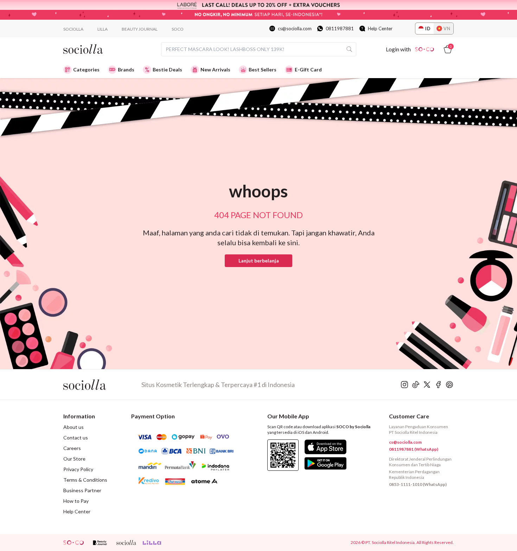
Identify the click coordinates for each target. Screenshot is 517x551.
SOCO (178, 29)
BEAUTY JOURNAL (140, 29)
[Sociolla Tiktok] (415, 384)
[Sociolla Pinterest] (449, 384)
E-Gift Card (308, 69)
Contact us (75, 438)
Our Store (74, 459)
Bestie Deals (167, 69)
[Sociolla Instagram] (404, 384)
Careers (72, 448)
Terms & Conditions (85, 480)
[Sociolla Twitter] (427, 384)
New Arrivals (215, 69)
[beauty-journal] (100, 542)
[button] (258, 260)
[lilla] (152, 542)
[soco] (73, 542)
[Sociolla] (102, 384)
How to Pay (76, 501)
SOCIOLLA (73, 29)
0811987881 (340, 28)
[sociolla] (126, 542)
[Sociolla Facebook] (438, 384)
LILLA (102, 29)
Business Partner (82, 490)
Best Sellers (262, 69)
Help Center (380, 28)
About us (73, 427)
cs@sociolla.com (295, 28)
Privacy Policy (78, 469)
